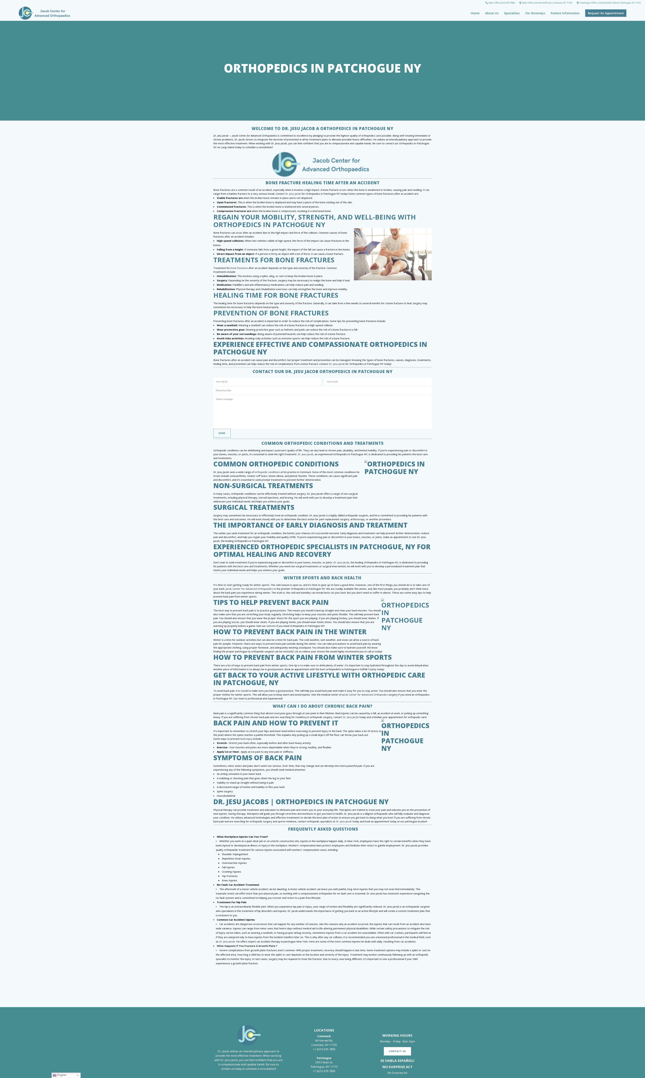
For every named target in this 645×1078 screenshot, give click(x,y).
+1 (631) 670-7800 (324, 1049)
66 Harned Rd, (324, 1040)
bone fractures (239, 268)
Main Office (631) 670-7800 (502, 2)
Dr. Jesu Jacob (293, 193)
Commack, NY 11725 (324, 1045)
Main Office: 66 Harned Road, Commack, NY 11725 (547, 2)
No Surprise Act (397, 1073)
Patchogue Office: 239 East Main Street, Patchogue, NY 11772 (610, 2)
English (61, 1075)
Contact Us (397, 1051)
